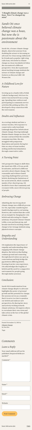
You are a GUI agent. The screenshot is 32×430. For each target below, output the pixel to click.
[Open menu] (29, 4)
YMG (28, 426)
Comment (6, 360)
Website (5, 403)
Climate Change (7, 325)
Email (4, 394)
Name (4, 384)
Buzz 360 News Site (8, 4)
